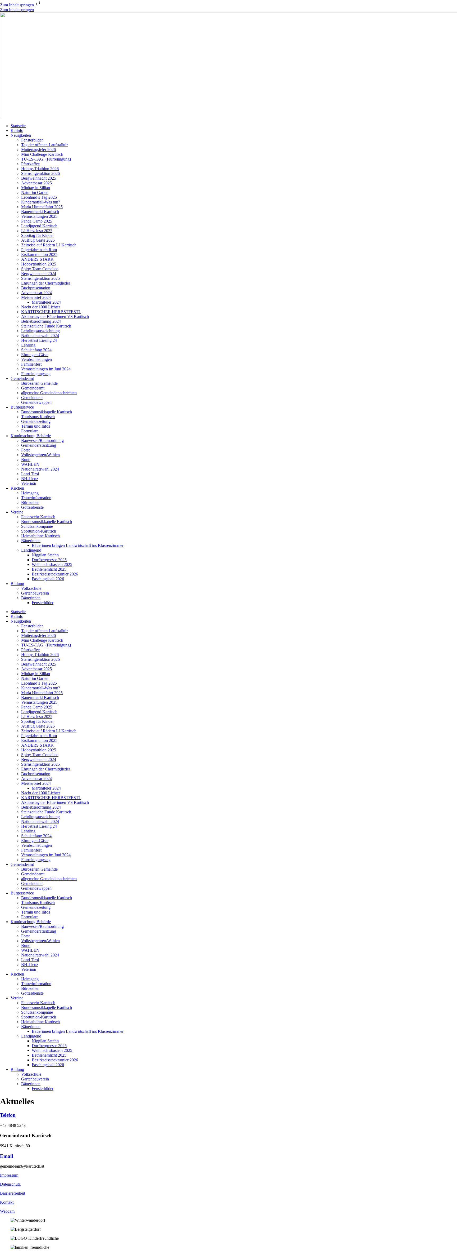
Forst (25, 450)
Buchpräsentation (35, 288)
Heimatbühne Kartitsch (40, 536)
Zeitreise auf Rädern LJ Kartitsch (48, 245)
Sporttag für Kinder (37, 235)
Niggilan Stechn (45, 555)
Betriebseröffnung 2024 (41, 321)
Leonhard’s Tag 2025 (39, 197)
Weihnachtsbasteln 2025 (52, 564)
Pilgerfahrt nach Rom (39, 249)
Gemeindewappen (36, 402)
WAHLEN (30, 464)
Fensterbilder (32, 140)
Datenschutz (10, 1184)
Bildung (17, 583)
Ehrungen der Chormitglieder (45, 283)
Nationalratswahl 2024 (40, 335)
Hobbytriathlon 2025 (38, 264)
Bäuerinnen (30, 540)
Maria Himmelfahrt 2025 (42, 207)
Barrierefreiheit (12, 1193)
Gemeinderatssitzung (38, 445)
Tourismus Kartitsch (38, 416)
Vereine (17, 512)
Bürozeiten (30, 502)
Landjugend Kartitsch (39, 226)
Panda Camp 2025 (36, 221)
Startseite (18, 125)
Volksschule (31, 588)
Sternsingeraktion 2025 (40, 278)
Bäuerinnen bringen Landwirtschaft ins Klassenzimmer (78, 545)
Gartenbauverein (35, 593)
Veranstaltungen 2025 (39, 216)
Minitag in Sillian (35, 187)
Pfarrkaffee (30, 164)
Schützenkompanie (37, 526)
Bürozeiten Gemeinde (39, 383)
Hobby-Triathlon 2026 (40, 168)
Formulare (29, 431)
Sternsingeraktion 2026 (40, 173)
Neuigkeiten (21, 135)
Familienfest (31, 364)
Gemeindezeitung (36, 421)
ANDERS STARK (37, 259)
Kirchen (17, 488)
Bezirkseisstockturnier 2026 (55, 574)
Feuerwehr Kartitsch (38, 517)
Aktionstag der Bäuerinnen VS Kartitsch (55, 316)
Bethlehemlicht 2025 (49, 569)
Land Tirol (30, 474)
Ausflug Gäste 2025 (38, 240)
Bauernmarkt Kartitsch (40, 211)
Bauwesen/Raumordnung (42, 440)
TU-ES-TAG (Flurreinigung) (46, 159)
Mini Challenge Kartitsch (42, 154)
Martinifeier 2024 (46, 302)
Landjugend (31, 550)
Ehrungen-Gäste (34, 354)
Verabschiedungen (36, 359)
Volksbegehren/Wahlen (40, 455)
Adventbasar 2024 (36, 292)
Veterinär (28, 483)
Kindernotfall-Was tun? (40, 202)
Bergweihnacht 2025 (38, 178)
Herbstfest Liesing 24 (39, 340)
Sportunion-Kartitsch (38, 531)
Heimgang (30, 493)
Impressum (9, 1175)
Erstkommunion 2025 (39, 254)
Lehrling (28, 345)
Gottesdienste (32, 507)
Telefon (8, 1115)
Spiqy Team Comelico (39, 269)
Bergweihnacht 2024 (38, 273)
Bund (25, 459)
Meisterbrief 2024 (36, 297)
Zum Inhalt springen (17, 5)
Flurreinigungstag (36, 373)
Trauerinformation (36, 497)
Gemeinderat (32, 397)
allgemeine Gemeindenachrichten (49, 393)
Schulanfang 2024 (36, 350)
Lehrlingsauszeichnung (40, 331)
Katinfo (17, 130)
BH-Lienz (29, 478)
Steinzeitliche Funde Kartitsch (46, 326)
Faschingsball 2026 (48, 579)
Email (6, 1156)
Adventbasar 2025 (36, 183)
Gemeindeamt (22, 378)
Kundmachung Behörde (31, 435)
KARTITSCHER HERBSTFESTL (51, 311)
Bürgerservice (22, 407)
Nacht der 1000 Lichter (40, 307)
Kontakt (6, 1202)
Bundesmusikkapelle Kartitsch (46, 412)
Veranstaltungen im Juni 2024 (46, 369)
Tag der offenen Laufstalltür (44, 145)
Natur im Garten (34, 192)
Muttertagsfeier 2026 (38, 149)
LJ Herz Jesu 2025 (36, 230)
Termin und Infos (35, 426)
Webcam (7, 1211)
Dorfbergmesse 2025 (49, 559)
